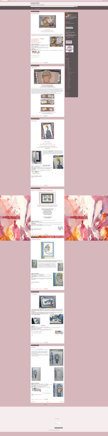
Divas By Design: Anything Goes (35, 40)
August (68, 80)
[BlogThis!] (44, 62)
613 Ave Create (67, 92)
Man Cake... (34, 121)
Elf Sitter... (33, 347)
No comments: (41, 234)
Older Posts (62, 401)
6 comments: (41, 62)
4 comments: (41, 342)
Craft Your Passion (40, 260)
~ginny (71, 14)
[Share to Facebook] (46, 62)
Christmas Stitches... (36, 239)
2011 (67, 89)
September (68, 79)
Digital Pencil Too (68, 93)
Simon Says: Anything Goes (34, 39)
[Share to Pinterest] (47, 62)
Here (33, 314)
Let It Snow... (34, 294)
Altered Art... (34, 67)
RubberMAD (35, 3)
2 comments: (41, 185)
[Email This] (43, 115)
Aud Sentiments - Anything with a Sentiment (36, 42)
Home (48, 401)
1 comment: (40, 115)
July (67, 81)
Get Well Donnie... (35, 13)
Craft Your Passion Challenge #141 (47, 143)
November (68, 77)
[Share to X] (45, 62)
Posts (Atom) (49, 404)
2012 (67, 67)
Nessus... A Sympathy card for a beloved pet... (42, 190)
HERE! (55, 146)
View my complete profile (69, 19)
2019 (67, 59)
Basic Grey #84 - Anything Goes (35, 41)
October (68, 78)
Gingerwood (67, 94)
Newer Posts (33, 401)
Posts (56, 422)
